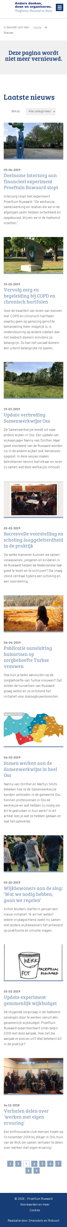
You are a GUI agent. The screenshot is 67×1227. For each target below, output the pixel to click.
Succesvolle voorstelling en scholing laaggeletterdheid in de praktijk (33, 540)
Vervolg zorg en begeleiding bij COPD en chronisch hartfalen (29, 296)
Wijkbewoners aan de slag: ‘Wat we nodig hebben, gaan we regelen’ (33, 894)
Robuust (53, 1221)
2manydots (35, 1221)
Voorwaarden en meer (35, 1204)
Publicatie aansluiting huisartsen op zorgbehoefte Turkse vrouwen (28, 657)
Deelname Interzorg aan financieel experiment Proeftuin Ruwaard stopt (31, 181)
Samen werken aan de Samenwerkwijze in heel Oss (30, 769)
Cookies (35, 1210)
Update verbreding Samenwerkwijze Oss (27, 418)
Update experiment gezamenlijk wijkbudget (30, 1000)
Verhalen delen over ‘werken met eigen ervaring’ (26, 1117)
